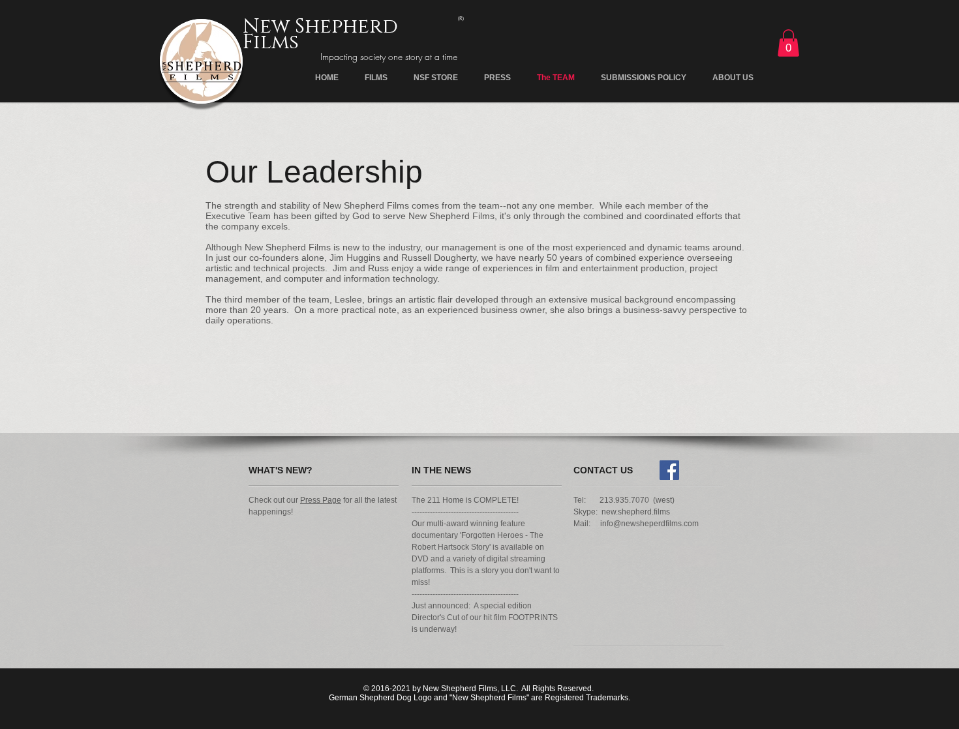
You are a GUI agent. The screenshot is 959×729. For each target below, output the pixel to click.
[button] (788, 43)
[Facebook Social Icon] (669, 470)
